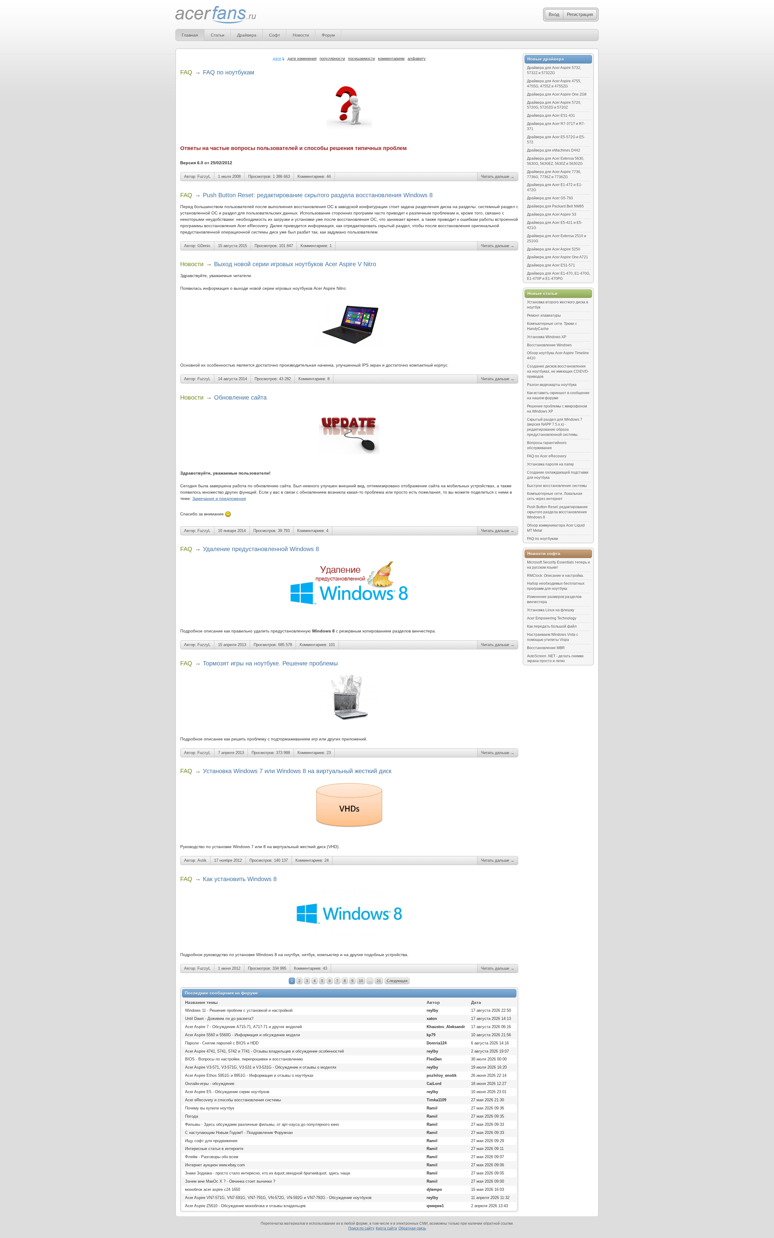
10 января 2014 (232, 530)
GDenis (203, 245)
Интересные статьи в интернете (214, 1148)
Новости (301, 35)
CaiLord (434, 1083)
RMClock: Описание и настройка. (555, 575)
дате (277, 58)
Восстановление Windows (549, 345)
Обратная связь (412, 1228)
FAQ (186, 72)
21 (379, 981)
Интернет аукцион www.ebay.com (215, 1165)
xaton (432, 1018)
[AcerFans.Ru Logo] (215, 15)
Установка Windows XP (546, 337)
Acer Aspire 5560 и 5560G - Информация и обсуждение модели (242, 1035)
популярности (332, 58)
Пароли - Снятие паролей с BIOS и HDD (222, 1043)
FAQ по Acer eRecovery (546, 456)
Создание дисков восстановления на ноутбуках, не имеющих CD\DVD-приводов (558, 371)
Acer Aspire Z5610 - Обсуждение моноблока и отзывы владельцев (245, 1206)
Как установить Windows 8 (240, 879)
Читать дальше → (497, 176)
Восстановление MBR (546, 648)
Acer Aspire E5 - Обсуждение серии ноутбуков (227, 1091)
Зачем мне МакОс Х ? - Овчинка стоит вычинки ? (230, 1181)
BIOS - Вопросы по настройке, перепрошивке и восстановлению (244, 1059)
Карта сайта (386, 1228)
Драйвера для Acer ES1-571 (551, 265)
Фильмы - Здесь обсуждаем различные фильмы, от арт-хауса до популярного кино (262, 1124)
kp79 (431, 1035)
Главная (190, 35)
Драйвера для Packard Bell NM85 (555, 206)
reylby (432, 1010)
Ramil (432, 1108)
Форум (328, 35)
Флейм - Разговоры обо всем (211, 1157)
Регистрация (580, 14)
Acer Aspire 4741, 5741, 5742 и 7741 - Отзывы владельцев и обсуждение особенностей (264, 1051)
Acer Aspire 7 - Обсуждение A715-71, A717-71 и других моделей (243, 1026)
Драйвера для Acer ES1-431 (551, 115)
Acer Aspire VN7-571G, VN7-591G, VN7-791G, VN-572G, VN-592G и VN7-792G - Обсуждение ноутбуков (278, 1197)
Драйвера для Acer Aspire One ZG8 (557, 94)
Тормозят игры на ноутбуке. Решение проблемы (270, 663)
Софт (274, 35)
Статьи (217, 35)
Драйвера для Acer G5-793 (550, 198)
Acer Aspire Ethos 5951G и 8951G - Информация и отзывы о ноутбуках (249, 1075)
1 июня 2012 (229, 968)
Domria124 (437, 1043)
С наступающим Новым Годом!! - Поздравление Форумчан (239, 1132)
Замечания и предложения (219, 498)
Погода (191, 1116)
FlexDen (434, 1059)
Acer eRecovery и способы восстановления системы (233, 1100)
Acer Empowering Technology (551, 618)
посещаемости (361, 58)
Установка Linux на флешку (550, 610)
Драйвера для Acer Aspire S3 (551, 214)
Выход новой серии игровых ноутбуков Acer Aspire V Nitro (295, 264)
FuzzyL (203, 176)
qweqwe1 (435, 1206)
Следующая (397, 981)
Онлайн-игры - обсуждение (209, 1083)
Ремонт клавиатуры (544, 315)
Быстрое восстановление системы (557, 486)
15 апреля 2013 (232, 644)
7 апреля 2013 (231, 752)
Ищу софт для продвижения (211, 1140)
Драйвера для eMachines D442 (553, 150)
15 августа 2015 (232, 245)
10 (361, 981)
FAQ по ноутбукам (228, 72)
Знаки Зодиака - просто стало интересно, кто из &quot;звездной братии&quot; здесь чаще (267, 1173)
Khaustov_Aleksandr (446, 1026)
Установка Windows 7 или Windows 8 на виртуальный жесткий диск (297, 771)
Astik (202, 860)
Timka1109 (436, 1100)
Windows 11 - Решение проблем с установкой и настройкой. (239, 1010)
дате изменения (302, 58)
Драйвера (246, 35)
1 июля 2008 (229, 176)
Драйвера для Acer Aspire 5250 (553, 249)
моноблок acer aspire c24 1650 (212, 1189)
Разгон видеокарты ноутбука (552, 385)
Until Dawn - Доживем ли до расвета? (219, 1018)
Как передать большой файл (552, 626)
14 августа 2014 (232, 379)
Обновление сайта (240, 397)
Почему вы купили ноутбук (209, 1108)
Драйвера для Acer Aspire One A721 (557, 257)
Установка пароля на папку (550, 464)
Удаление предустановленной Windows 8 (261, 549)
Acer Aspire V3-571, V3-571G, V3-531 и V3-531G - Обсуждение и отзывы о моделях (261, 1067)
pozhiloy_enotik (442, 1075)
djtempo (434, 1189)
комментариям (391, 58)
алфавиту (417, 58)
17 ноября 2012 (228, 860)
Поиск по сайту (361, 1228)
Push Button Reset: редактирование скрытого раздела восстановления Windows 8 (318, 195)
